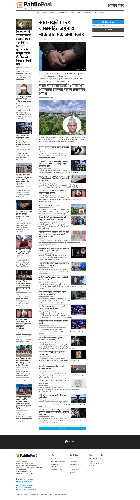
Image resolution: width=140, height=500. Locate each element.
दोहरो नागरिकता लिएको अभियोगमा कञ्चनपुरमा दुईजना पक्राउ (54, 382)
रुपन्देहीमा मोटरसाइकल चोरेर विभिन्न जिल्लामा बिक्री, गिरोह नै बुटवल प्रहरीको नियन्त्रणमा (23, 362)
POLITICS (44, 12)
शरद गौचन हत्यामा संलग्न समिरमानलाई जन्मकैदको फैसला (51, 367)
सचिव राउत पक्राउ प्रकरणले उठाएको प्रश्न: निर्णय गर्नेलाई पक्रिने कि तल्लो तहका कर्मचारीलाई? (23, 324)
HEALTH (95, 12)
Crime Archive (62, 428)
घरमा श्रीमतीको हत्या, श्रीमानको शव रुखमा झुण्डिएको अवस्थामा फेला (52, 293)
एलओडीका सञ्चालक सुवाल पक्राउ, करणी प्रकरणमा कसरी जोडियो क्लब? (52, 307)
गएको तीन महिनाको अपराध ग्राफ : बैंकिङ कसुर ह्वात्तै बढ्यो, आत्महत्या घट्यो (54, 264)
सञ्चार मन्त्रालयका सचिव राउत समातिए (51, 205)
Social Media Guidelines (58, 461)
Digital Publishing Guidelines (56, 465)
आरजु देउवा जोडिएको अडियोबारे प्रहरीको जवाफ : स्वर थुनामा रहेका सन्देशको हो (54, 249)
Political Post (74, 461)
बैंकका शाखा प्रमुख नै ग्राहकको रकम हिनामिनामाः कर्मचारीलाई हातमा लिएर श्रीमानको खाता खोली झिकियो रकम (54, 178)
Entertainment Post (76, 464)
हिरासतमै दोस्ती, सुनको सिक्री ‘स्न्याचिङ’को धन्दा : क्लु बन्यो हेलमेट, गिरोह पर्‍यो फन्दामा (54, 218)
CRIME (78, 12)
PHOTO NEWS (86, 12)
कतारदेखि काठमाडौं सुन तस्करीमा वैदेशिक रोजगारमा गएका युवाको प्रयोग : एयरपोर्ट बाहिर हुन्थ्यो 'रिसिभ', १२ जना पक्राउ (23, 403)
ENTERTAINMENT (62, 12)
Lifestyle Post (74, 469)
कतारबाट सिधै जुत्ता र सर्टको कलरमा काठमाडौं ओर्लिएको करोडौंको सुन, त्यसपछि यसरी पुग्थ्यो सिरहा (24, 286)
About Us (53, 459)
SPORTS (72, 12)
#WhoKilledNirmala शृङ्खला (95, 460)
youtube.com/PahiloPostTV (27, 489)
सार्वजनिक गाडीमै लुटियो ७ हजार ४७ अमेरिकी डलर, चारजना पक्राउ (53, 278)
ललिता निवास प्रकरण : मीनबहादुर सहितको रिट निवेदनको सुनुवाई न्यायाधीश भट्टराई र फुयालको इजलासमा (54, 412)
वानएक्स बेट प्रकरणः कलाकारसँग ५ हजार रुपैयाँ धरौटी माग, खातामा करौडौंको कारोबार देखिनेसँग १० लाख (23, 141)
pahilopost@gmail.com (25, 481)
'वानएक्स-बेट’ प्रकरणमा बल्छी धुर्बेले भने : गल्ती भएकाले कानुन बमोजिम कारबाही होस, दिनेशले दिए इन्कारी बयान (53, 164)
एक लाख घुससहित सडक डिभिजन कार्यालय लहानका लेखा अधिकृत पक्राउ (24, 215)
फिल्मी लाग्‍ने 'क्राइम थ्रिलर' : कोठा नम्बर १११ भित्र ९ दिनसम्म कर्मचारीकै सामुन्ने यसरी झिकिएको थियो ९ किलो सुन (23, 48)
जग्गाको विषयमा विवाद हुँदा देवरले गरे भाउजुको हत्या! (54, 148)
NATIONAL (52, 12)
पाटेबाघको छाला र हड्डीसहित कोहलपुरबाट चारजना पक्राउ (52, 353)
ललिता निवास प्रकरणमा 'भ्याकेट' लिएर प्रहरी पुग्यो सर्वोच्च (53, 396)
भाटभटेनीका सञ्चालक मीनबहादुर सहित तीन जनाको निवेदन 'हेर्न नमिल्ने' (52, 338)
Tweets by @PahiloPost (100, 25)
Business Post (74, 467)
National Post (74, 472)
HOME (37, 12)
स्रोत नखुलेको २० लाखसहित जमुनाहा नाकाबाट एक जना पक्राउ (61, 28)
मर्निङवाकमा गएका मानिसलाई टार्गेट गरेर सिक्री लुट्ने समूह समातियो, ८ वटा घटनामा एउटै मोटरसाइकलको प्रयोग (54, 234)
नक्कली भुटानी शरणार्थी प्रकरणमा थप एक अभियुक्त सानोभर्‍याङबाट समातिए (24, 100)
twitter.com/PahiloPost (25, 487)
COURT (102, 12)
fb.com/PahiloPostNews (25, 485)
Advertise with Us (56, 469)
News (71, 459)
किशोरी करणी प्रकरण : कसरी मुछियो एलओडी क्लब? (53, 322)
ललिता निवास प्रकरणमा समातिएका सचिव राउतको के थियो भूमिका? (52, 192)
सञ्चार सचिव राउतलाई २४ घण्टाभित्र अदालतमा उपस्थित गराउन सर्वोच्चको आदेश (62, 89)
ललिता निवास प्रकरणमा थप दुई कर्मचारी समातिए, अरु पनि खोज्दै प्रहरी (24, 251)
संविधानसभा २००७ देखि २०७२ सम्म (95, 464)
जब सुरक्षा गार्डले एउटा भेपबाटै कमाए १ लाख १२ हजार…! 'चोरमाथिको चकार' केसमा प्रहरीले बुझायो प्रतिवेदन (24, 179)
